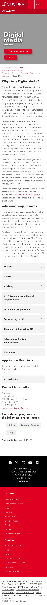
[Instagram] (23, 463)
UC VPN (8, 529)
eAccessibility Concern (25, 592)
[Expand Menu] (44, 11)
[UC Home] (14, 4)
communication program (27, 194)
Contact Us (23, 481)
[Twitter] (16, 463)
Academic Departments (12, 70)
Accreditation (7, 598)
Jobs (7, 550)
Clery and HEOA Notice (18, 587)
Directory (9, 567)
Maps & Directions (13, 545)
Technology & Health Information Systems (19, 73)
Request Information (18, 51)
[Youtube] (30, 463)
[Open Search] (37, 4)
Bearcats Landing (12, 533)
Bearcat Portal (11, 516)
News (7, 554)
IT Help (8, 525)
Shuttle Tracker (12, 521)
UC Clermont (7, 67)
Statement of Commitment (27, 589)
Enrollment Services (14, 503)
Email (7, 508)
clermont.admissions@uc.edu (15, 408)
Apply (11, 57)
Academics (21, 67)
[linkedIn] (37, 463)
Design (11, 433)
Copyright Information (34, 595)
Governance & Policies (15, 562)
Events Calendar (12, 571)
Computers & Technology (30, 425)
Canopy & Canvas (13, 499)
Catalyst (8, 512)
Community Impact (13, 558)
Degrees (5, 76)
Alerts (4, 587)
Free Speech (18, 595)
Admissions (7, 369)
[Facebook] (10, 463)
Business (12, 425)
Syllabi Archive (8, 592)
